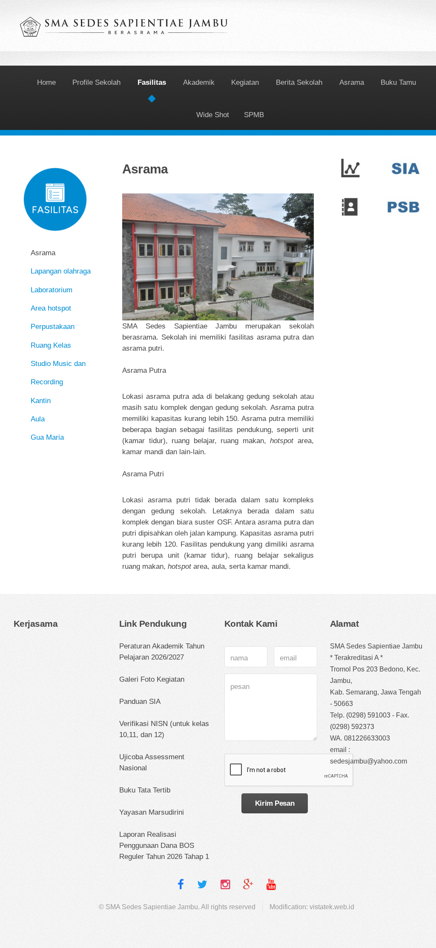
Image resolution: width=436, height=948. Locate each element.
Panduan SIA (140, 701)
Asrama (351, 82)
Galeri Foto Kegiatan (151, 679)
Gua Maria (47, 437)
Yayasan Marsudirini (151, 812)
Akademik (199, 82)
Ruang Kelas (51, 345)
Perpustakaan (53, 326)
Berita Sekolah (299, 82)
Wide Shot (212, 114)
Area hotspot (51, 308)
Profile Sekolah (96, 82)
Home (46, 82)
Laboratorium (51, 289)
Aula (38, 419)
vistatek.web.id (332, 907)
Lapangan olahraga (61, 271)
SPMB (254, 114)
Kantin (41, 400)
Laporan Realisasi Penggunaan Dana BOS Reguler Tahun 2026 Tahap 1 (164, 845)
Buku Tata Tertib (144, 790)
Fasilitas (152, 82)
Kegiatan (245, 82)
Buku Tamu (398, 82)
